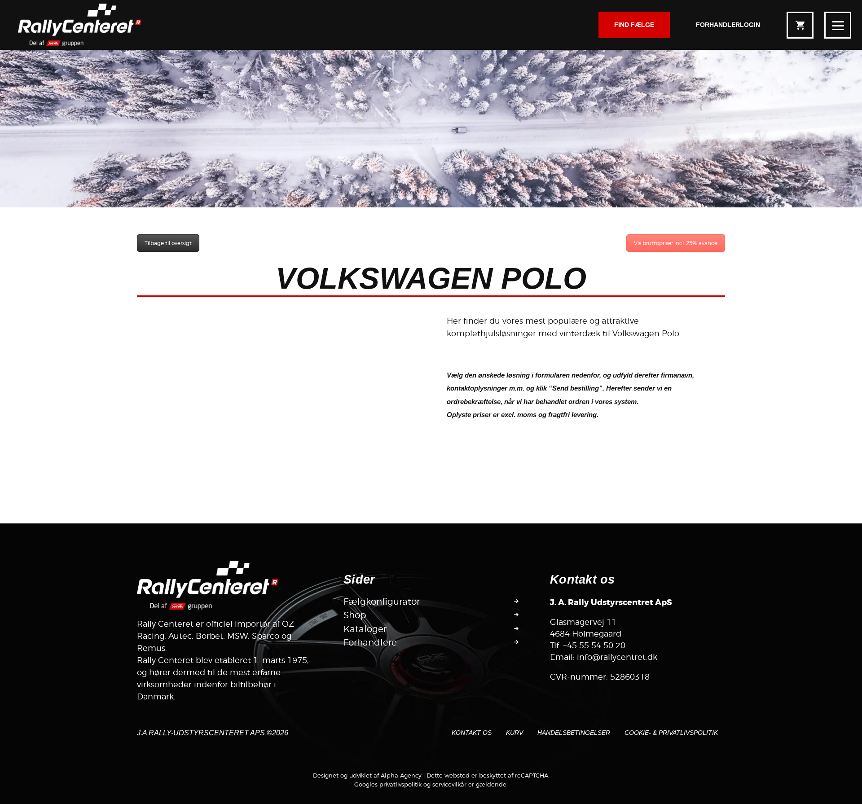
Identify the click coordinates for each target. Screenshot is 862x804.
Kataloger (365, 629)
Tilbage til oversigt (168, 243)
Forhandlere (370, 642)
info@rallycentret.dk (617, 657)
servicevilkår (449, 784)
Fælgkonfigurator (381, 601)
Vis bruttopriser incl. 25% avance (675, 243)
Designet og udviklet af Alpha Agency (367, 775)
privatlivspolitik (400, 784)
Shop (354, 615)
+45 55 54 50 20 (594, 645)
